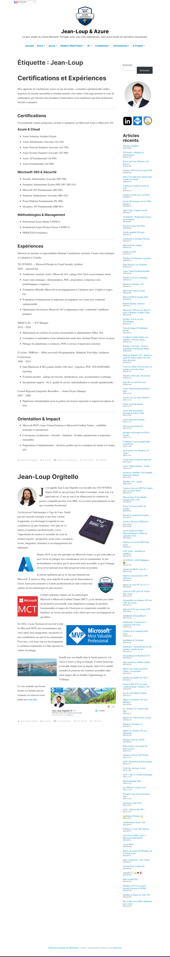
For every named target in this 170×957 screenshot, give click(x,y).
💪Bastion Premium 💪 (133, 815)
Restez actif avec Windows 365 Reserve (136, 162)
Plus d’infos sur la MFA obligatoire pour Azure (137, 902)
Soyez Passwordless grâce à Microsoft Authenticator (134, 836)
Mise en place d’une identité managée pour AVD (134, 498)
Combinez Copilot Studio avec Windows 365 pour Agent (135, 338)
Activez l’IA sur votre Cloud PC (136, 397)
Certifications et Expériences (62, 78)
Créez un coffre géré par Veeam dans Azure (136, 592)
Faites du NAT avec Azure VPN (136, 609)
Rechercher (127, 64)
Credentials (101, 45)
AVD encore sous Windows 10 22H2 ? (136, 451)
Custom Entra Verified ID (133, 866)
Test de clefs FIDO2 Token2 (135, 693)
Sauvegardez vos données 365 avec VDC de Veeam (137, 601)
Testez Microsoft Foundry (133, 419)
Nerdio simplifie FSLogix (133, 232)
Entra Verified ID (130, 879)
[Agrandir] (33, 490)
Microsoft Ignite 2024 (132, 781)
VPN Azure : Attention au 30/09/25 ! (134, 552)
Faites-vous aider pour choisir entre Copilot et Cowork (137, 178)
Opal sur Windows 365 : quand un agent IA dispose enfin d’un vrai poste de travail (137, 357)
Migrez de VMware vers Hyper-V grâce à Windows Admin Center (137, 311)
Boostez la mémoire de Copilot (136, 515)
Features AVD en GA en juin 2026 (137, 170)
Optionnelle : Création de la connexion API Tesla (134, 623)
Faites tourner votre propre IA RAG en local (135, 747)
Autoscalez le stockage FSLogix (136, 238)
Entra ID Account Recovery (134, 382)
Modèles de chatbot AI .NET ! (135, 677)
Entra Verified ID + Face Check (136, 859)
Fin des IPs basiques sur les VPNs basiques (137, 202)
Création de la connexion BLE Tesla (135, 632)
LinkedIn (32, 699)
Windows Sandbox (131, 145)
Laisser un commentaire (67, 460)
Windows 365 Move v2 (132, 724)
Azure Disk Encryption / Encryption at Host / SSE (133, 411)
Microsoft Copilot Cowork (134, 290)
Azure (51, 45)
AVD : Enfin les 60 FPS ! (133, 809)
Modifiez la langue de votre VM (136, 894)
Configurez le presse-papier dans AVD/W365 (136, 442)
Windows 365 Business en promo (137, 258)
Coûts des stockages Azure (134, 768)
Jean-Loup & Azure (85, 31)
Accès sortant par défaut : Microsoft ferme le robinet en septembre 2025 (135, 533)
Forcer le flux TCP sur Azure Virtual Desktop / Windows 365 (136, 685)
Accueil (29, 45)
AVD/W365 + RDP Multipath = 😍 (136, 561)
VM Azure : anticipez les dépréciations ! (133, 153)
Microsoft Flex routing (132, 245)
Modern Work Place (71, 45)
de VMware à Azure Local (134, 787)
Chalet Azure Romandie (133, 404)
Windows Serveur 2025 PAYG (136, 755)
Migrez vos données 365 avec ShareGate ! (135, 731)
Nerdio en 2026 (129, 251)
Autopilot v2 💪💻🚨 (132, 872)
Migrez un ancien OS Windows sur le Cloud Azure (137, 852)
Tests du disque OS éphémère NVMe (135, 329)
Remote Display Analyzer (134, 303)
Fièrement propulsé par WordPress (63, 948)
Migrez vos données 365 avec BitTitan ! (135, 700)
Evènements (121, 45)
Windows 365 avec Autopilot (135, 277)
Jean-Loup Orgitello (28, 460)
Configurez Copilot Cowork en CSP (136, 187)
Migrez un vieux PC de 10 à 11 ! (136, 584)
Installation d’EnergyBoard (134, 615)
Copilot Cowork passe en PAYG (136, 194)
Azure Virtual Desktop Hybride (136, 271)
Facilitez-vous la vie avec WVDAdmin (133, 320)
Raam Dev (117, 948)
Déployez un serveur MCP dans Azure (136, 543)
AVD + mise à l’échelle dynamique (137, 774)
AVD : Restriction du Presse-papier (137, 761)
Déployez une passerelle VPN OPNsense (135, 576)
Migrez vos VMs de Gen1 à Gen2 (137, 717)
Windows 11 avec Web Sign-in (136, 828)
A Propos (138, 45)
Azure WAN (128, 844)
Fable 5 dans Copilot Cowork (135, 210)
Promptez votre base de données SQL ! (136, 795)
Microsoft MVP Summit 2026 (135, 297)
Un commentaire (64, 721)
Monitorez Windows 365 (133, 284)
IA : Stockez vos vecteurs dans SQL (135, 709)
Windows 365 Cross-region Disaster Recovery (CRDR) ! (135, 887)
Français (22, 2)
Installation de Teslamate (133, 640)
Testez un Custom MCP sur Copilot (134, 507)
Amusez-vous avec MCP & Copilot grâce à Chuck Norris (137, 489)
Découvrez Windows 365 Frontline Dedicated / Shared (137, 473)
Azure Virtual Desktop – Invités (136, 466)
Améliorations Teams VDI (134, 822)
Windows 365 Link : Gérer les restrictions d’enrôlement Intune (136, 347)
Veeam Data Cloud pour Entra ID (137, 459)
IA (88, 45)
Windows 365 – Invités (132, 481)
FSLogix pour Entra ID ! (133, 426)
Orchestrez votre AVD (132, 802)
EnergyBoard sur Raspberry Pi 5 (136, 655)
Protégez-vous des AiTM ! (134, 739)
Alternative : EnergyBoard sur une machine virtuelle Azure (137, 647)
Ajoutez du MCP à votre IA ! (135, 569)
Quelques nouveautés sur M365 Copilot (136, 433)
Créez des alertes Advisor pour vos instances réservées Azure (137, 367)
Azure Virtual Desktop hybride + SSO (137, 389)
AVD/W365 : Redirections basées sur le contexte (137, 218)
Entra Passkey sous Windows (135, 264)
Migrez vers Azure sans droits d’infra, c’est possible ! (135, 670)
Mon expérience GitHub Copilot (136, 662)
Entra (40, 45)
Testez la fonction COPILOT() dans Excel (135, 522)
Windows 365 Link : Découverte (136, 375)
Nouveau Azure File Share (134, 225)
